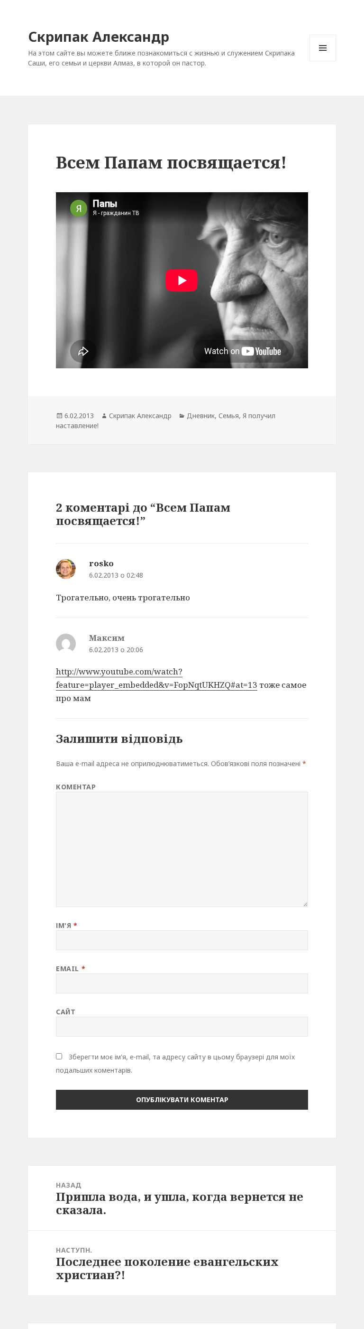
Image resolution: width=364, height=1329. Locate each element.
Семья (228, 415)
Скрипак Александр (98, 36)
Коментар (76, 786)
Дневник (201, 415)
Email (70, 968)
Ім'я (66, 925)
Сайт (65, 1011)
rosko (101, 563)
